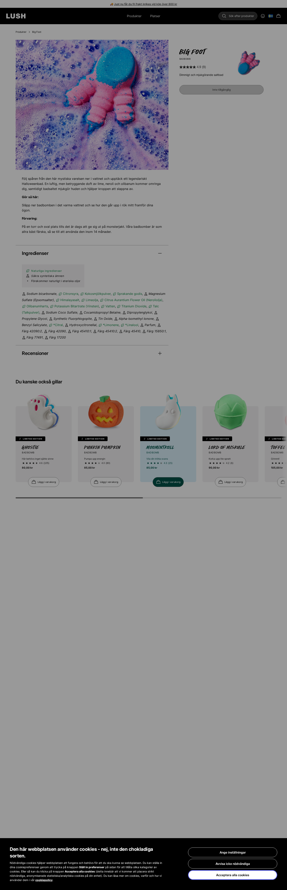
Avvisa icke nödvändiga (233, 864)
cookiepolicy (44, 880)
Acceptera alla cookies (232, 875)
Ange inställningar (233, 852)
